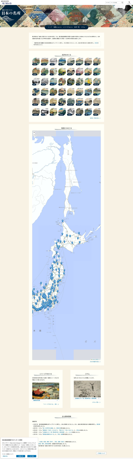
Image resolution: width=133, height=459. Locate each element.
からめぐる (57, 27)
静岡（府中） (50, 441)
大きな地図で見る (94, 361)
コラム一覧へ (95, 402)
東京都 (96, 43)
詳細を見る (5, 456)
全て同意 (32, 456)
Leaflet (93, 359)
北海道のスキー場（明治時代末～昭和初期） (54, 432)
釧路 (40, 443)
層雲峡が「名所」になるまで (50, 430)
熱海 (45, 441)
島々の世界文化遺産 (48, 428)
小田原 (40, 441)
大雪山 (78, 430)
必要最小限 (20, 456)
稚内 (43, 443)
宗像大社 (58, 428)
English (129, 3)
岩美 (62, 434)
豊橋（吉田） (61, 441)
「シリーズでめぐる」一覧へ (50, 404)
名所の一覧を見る (94, 118)
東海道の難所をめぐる (48, 434)
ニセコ (70, 432)
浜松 (56, 441)
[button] (60, 241)
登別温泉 (47, 443)
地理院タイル (97, 359)
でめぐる (68, 27)
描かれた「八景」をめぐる (66, 430)
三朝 (58, 434)
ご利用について (101, 453)
